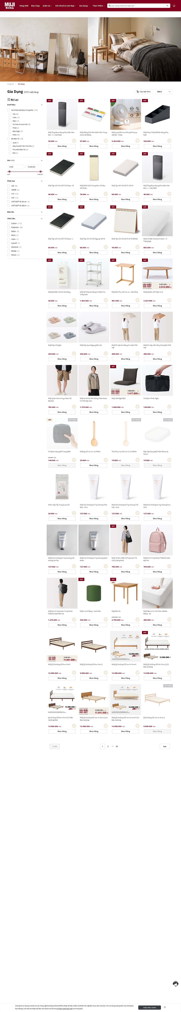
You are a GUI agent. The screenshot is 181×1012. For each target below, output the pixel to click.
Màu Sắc (10, 212)
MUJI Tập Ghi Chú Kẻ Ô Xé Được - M (61, 185)
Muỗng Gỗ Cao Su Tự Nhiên (90, 451)
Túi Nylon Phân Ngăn (151, 398)
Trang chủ (10, 84)
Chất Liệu (11, 218)
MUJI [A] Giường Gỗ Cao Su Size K (124, 664)
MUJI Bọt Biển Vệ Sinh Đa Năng (59, 292)
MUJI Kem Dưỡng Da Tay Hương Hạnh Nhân (93, 559)
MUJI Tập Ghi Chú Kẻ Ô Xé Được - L (60, 239)
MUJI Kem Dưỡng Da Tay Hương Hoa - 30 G (157, 506)
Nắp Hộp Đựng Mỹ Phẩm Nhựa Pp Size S (155, 452)
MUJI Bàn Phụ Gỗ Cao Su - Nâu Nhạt (125, 292)
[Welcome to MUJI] (10, 5)
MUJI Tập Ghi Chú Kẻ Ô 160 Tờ (122, 185)
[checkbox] (8, 110)
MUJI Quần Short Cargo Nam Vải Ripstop (59, 399)
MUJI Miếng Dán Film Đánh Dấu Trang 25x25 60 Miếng (93, 133)
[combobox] (154, 91)
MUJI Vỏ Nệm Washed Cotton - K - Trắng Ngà (155, 240)
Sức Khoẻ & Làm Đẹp (64, 5)
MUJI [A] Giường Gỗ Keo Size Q (91, 664)
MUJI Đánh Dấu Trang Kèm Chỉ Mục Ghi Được (92, 186)
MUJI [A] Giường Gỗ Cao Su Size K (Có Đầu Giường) (125, 718)
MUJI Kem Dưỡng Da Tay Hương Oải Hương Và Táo (61, 559)
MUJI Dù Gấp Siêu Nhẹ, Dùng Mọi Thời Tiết (157, 346)
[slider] (9, 172)
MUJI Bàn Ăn (116, 611)
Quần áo (46, 5)
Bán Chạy (35, 5)
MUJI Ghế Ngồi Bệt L (119, 398)
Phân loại (11, 181)
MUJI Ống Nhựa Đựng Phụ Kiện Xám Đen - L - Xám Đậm (156, 186)
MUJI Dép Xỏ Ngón (54, 345)
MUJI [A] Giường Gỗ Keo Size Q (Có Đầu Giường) (156, 665)
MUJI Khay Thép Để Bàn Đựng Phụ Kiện (155, 133)
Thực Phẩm (98, 5)
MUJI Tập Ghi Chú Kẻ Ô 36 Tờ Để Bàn (125, 239)
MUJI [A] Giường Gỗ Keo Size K (59, 664)
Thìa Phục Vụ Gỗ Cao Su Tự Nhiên (124, 451)
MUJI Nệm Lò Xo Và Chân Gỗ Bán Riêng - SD (155, 612)
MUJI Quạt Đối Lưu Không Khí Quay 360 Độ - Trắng (124, 133)
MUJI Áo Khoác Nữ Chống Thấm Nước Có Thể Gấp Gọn (93, 399)
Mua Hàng (157, 306)
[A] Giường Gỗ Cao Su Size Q (154, 717)
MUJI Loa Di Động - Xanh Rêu (90, 611)
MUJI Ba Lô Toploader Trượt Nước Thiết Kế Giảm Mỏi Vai (60, 612)
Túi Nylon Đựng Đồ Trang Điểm (59, 451)
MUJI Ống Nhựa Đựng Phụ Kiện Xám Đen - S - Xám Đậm (61, 133)
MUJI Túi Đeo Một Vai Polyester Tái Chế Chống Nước (124, 559)
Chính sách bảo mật (65, 1008)
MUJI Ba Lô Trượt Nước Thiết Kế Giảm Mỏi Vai (156, 559)
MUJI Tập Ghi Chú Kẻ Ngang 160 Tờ (92, 239)
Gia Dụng (83, 5)
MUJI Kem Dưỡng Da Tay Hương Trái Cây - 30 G (125, 506)
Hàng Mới (24, 5)
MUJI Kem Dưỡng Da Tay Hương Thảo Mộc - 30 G (93, 506)
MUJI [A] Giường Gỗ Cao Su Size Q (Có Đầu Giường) (94, 718)
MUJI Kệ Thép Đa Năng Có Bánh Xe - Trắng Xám (93, 293)
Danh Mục (11, 105)
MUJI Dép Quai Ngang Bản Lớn (91, 345)
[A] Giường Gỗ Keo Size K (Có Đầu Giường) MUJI (60, 718)
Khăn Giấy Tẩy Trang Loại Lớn (59, 505)
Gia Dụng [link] (21, 84)
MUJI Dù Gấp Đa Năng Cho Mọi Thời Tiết (124, 346)
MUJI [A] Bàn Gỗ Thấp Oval (153, 292)
